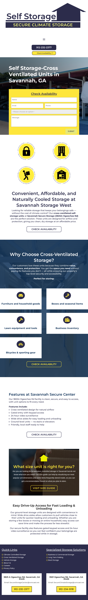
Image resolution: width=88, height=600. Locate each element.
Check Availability (44, 53)
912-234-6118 (66, 589)
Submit (71, 131)
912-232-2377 (44, 47)
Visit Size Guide (44, 488)
